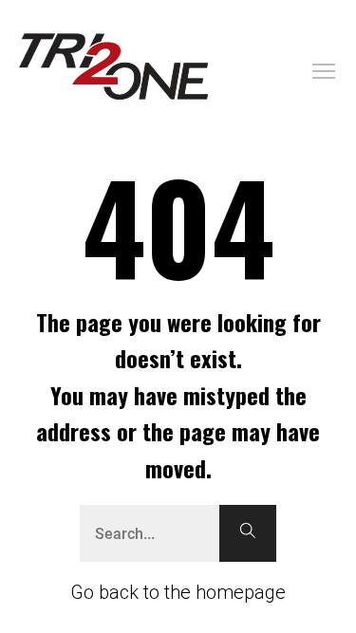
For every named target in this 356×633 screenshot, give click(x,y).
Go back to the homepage (178, 592)
